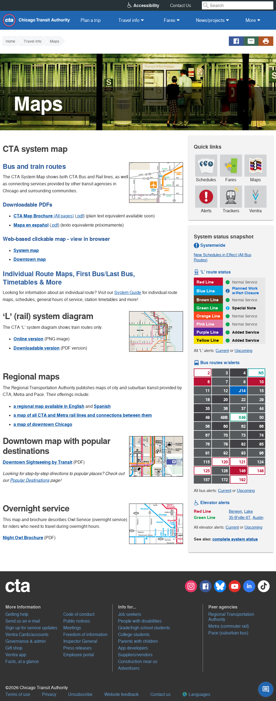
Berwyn (235, 511)
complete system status (235, 539)
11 (207, 390)
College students (134, 634)
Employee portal (78, 654)
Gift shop (13, 648)
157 (206, 479)
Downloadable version (36, 348)
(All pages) (43, 216)
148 (260, 471)
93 (243, 453)
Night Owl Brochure (23, 537)
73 (243, 435)
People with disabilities (140, 621)
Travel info (32, 41)
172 (224, 479)
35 (207, 408)
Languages (199, 694)
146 (242, 471)
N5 (261, 373)
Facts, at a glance (22, 661)
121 (242, 462)
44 (261, 408)
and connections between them (82, 415)
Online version (28, 339)
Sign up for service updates (31, 627)
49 (207, 417)
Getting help (16, 614)
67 (207, 435)
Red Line (205, 282)
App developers (133, 648)
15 (261, 390)
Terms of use (17, 694)
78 (225, 444)
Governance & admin (25, 641)
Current (222, 350)
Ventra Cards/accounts (27, 634)
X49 (242, 417)
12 (225, 390)
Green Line (207, 308)
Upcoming (243, 350)
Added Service (245, 332)
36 (225, 408)
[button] (59, 607)
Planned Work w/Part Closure (245, 290)
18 (207, 399)
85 (261, 444)
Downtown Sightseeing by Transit (37, 462)
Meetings (72, 627)
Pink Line (205, 324)
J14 (242, 390)
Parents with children (138, 641)
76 (207, 444)
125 (206, 471)
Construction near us (137, 661)
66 (261, 426)
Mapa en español (31, 225)
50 (261, 417)
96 (261, 453)
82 (243, 444)
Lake (248, 511)
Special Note (244, 308)
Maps (54, 41)
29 (261, 399)
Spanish (102, 406)
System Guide (127, 292)
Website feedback (121, 694)
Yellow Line (207, 340)
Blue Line (205, 291)
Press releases (77, 648)
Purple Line (207, 332)
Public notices (76, 621)
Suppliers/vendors (135, 654)
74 (261, 435)
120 (224, 462)
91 (207, 453)
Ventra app (15, 654)
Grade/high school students (144, 627)
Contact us (160, 694)
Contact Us (180, 5)
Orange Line (208, 316)
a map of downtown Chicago (42, 424)
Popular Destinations (29, 480)
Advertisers (129, 668)
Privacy (49, 694)
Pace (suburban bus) (228, 633)
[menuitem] (90, 20)
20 (225, 399)
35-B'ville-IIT (239, 517)
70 (225, 435)
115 (206, 462)
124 (260, 462)
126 (224, 471)
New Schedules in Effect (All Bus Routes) (222, 257)
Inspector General (80, 641)
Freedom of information (85, 634)
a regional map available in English (48, 406)
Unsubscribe (80, 694)
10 (261, 381)
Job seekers (129, 614)
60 (225, 426)
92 (225, 453)
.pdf (79, 216)
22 (243, 399)
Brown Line (207, 300)
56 (207, 426)
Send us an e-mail (22, 621)
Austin (258, 517)
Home (10, 41)
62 (243, 426)
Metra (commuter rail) (228, 626)
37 (243, 408)
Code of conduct (78, 614)
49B (224, 417)
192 (242, 479)
